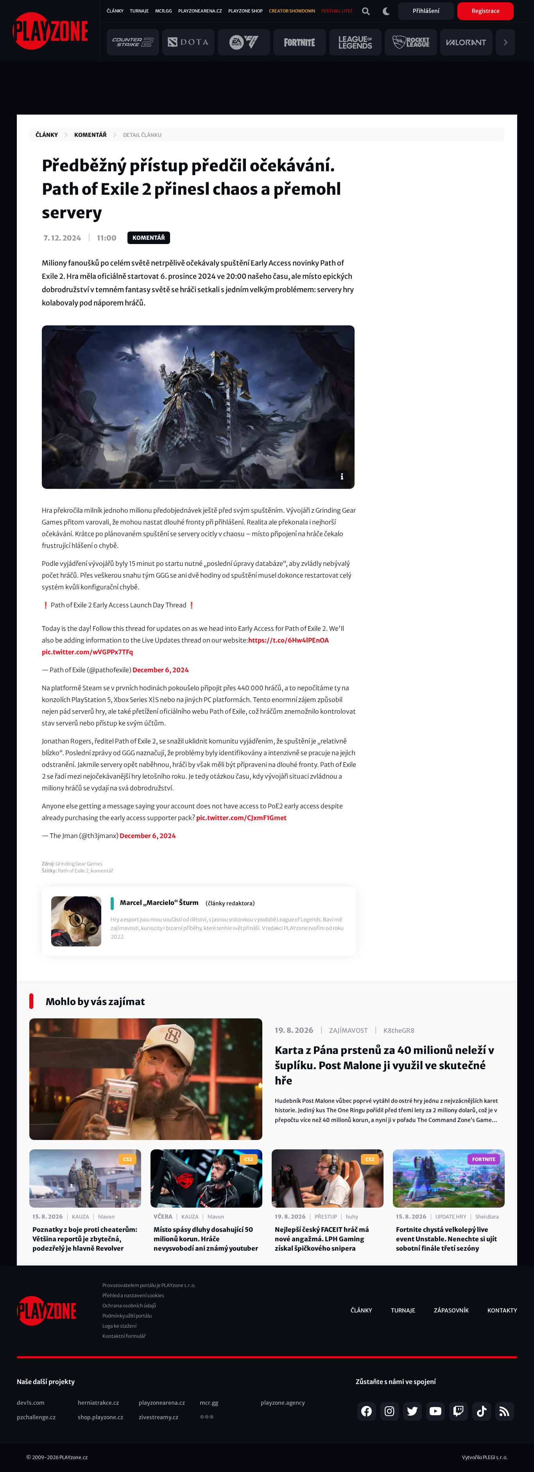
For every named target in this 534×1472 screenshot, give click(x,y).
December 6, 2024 (161, 670)
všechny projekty (207, 1417)
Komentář (90, 134)
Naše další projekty (46, 1382)
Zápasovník (451, 1310)
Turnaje (139, 11)
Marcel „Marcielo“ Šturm (159, 903)
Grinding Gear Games (79, 864)
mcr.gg (209, 1402)
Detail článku (142, 135)
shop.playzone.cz (100, 1417)
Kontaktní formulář (124, 1336)
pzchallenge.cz (36, 1417)
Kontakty (502, 1310)
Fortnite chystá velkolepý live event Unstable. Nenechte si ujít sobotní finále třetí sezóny (446, 1239)
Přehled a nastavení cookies (133, 1295)
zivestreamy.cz (158, 1417)
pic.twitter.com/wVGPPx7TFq (87, 652)
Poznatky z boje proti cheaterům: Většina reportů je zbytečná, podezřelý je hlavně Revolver (84, 1239)
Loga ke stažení (119, 1326)
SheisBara (487, 1217)
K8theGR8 (398, 1030)
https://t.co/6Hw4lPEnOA (288, 640)
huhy (352, 1217)
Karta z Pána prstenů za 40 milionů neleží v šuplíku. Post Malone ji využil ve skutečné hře (384, 1065)
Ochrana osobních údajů (129, 1306)
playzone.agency (283, 1402)
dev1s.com (31, 1402)
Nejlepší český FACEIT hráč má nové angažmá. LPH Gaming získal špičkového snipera (322, 1239)
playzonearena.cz (162, 1402)
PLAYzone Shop (245, 11)
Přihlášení (426, 10)
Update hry (450, 1217)
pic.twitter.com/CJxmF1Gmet (241, 818)
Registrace (486, 10)
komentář (102, 871)
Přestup (326, 1217)
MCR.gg (163, 11)
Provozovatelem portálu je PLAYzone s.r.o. (149, 1285)
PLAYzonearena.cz (200, 11)
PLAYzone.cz (73, 1457)
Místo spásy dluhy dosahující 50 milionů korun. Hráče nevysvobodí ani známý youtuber (206, 1239)
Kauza (80, 1217)
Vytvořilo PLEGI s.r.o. (485, 1457)
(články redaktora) (230, 903)
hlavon (106, 1217)
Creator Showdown (292, 11)
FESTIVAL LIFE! (336, 11)
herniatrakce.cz (98, 1402)
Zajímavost (348, 1030)
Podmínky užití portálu (127, 1316)
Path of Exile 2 (73, 871)
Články (115, 11)
